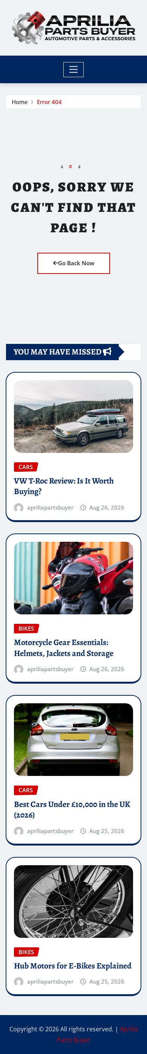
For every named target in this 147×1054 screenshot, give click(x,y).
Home (20, 102)
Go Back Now (76, 263)
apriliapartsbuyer (50, 507)
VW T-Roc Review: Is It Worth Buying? (64, 486)
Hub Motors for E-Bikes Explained (73, 966)
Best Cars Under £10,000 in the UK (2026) (72, 810)
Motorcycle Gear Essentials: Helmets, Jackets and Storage (63, 648)
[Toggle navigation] (73, 69)
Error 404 (49, 102)
